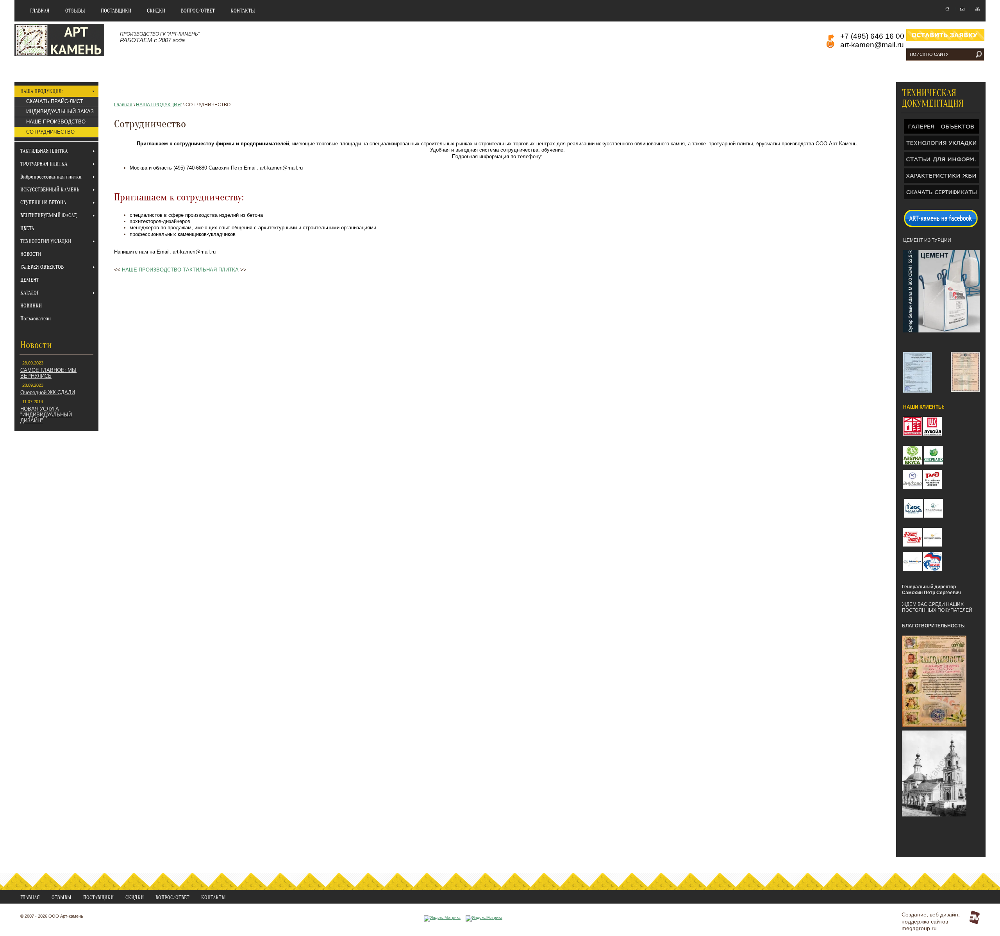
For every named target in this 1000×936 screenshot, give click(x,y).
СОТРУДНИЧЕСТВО (50, 132)
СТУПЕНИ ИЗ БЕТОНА (43, 202)
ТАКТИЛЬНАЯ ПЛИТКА (44, 151)
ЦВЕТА (27, 228)
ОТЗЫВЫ (75, 10)
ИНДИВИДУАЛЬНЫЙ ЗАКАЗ (60, 111)
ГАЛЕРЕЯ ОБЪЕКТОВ (42, 267)
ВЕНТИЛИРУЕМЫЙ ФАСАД (48, 215)
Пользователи (35, 318)
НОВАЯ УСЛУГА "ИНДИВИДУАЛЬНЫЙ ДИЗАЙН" (46, 414)
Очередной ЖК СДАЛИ (47, 392)
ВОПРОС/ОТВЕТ (198, 10)
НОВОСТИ (30, 254)
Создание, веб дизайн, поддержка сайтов (931, 918)
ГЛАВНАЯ (40, 10)
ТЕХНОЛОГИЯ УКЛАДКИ (45, 241)
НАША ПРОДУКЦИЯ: (41, 91)
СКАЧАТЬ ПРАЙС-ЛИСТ (54, 101)
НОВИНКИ (31, 305)
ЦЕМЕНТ (29, 280)
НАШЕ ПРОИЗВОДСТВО (56, 122)
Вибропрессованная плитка (51, 176)
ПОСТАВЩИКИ (116, 10)
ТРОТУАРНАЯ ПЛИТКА (43, 164)
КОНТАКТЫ (242, 10)
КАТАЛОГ (29, 292)
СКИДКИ (156, 10)
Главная (123, 104)
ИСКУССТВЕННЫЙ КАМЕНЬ (49, 189)
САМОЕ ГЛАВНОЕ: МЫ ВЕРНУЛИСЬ (48, 373)
